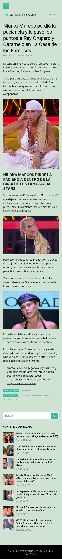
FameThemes (31, 554)
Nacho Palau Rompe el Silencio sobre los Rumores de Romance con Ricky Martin (35, 462)
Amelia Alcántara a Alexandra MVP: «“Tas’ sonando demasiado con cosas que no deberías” (36, 478)
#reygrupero (46, 372)
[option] (33, 15)
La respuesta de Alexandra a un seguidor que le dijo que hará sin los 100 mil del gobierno (37, 494)
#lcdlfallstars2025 (31, 375)
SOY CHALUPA (9, 55)
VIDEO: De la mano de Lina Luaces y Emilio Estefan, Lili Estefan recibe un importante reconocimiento (34, 523)
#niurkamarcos (28, 372)
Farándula (26, 390)
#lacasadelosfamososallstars (24, 379)
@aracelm (13, 368)
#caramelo (13, 375)
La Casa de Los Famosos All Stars (35, 395)
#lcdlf (45, 379)
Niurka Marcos (10, 399)
